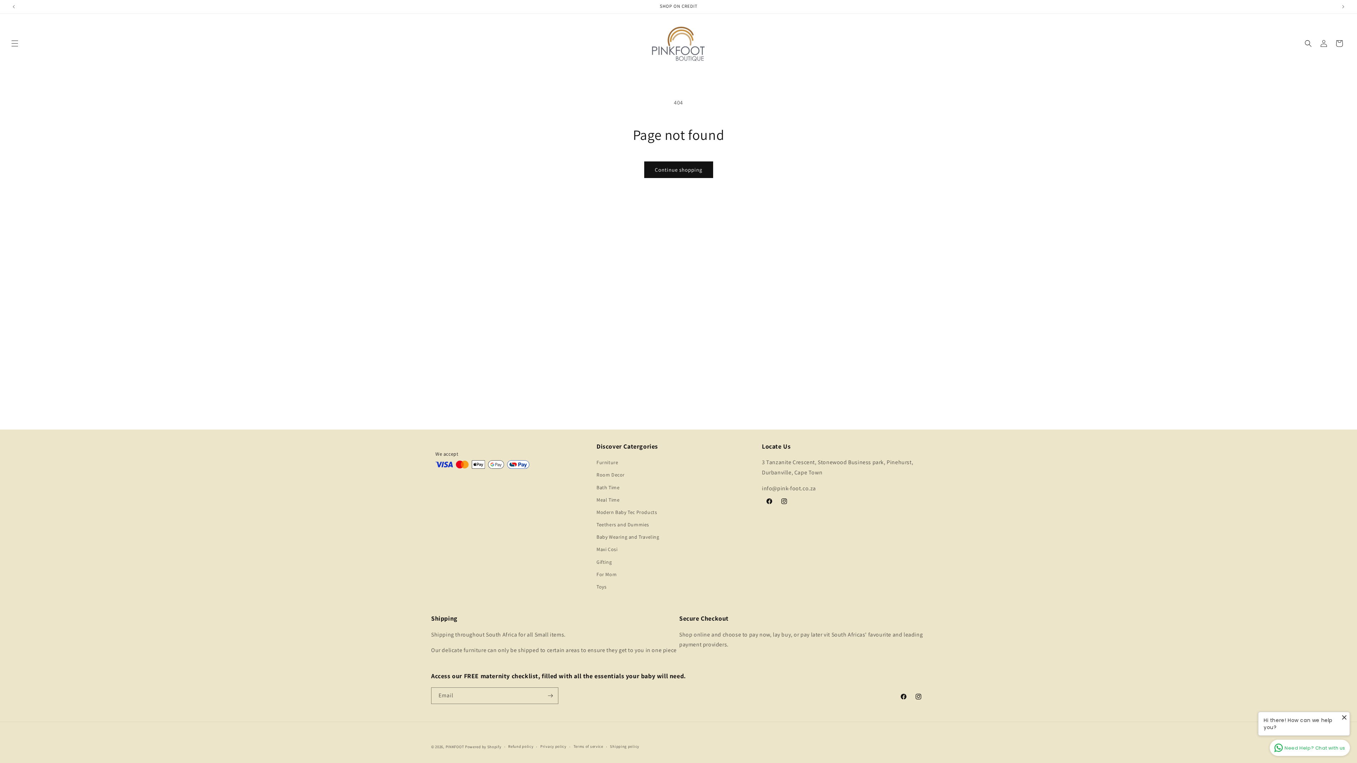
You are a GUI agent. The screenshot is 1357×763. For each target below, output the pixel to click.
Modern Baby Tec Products (627, 512)
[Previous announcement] (14, 6)
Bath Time (608, 487)
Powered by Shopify (483, 746)
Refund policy (520, 746)
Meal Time (608, 500)
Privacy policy (553, 746)
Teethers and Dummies (623, 524)
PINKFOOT (455, 746)
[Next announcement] (1343, 6)
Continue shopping (679, 169)
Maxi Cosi (607, 549)
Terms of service (588, 746)
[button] (15, 43)
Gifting (604, 562)
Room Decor (611, 475)
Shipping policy (624, 746)
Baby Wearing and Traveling (628, 537)
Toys (601, 587)
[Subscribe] (550, 695)
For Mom (607, 574)
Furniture (607, 462)
